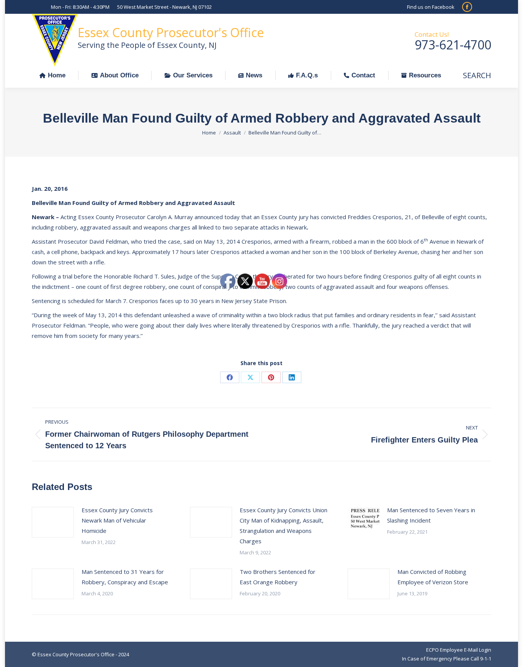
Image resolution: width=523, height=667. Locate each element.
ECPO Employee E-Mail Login (458, 649)
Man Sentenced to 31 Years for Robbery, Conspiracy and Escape (125, 577)
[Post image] (53, 522)
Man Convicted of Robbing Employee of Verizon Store (432, 577)
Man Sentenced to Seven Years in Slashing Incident (431, 515)
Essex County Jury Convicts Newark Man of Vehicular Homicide (117, 520)
